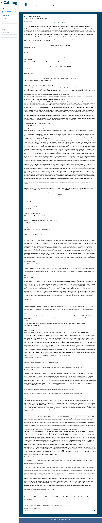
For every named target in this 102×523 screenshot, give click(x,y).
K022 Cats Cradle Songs (30, 21)
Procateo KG (64, 521)
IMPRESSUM (67, 519)
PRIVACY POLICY (61, 519)
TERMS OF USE (54, 519)
